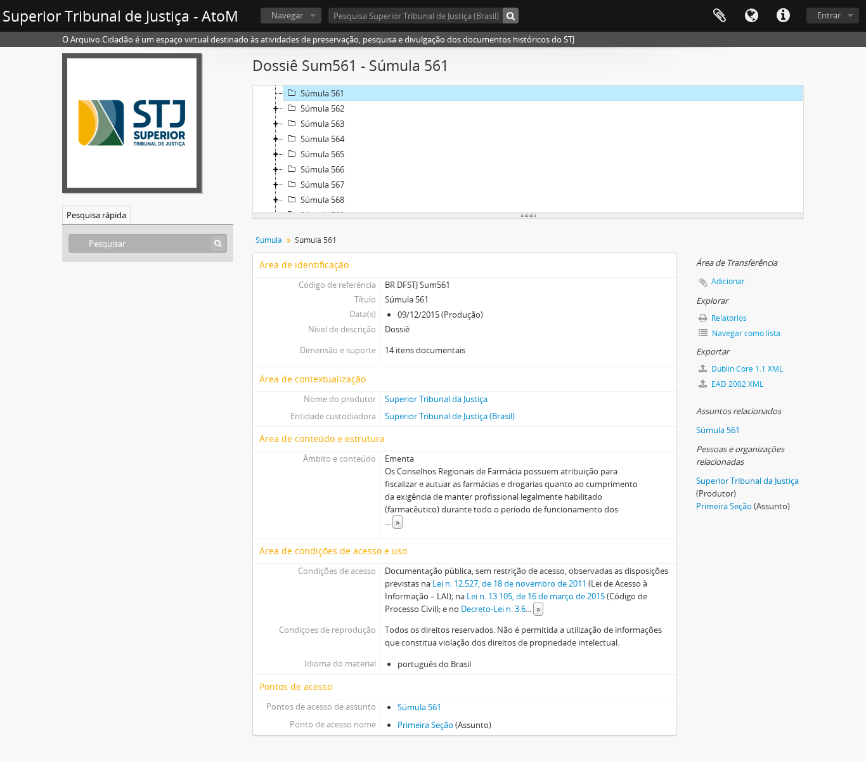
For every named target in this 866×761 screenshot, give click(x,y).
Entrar (829, 15)
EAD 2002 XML (736, 384)
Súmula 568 (322, 199)
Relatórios (728, 318)
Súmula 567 (322, 184)
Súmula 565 (322, 154)
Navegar (287, 15)
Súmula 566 (322, 169)
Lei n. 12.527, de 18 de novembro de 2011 (509, 583)
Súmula (268, 240)
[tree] (528, 149)
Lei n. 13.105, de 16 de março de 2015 (536, 596)
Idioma (751, 16)
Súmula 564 (322, 139)
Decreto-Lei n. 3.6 (493, 609)
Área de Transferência (719, 16)
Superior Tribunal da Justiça (436, 399)
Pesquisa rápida (96, 215)
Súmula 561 (322, 93)
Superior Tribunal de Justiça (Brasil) (450, 416)
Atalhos (783, 16)
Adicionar (728, 281)
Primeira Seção (425, 725)
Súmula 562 (322, 108)
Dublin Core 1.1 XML (746, 368)
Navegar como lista (745, 333)
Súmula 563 (322, 123)
